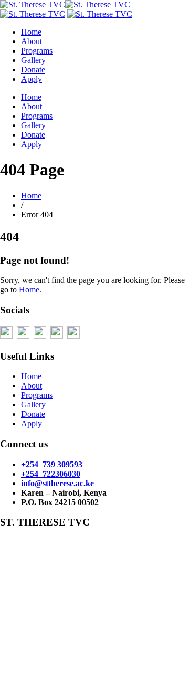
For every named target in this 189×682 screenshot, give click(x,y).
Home (31, 31)
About (31, 41)
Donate (33, 69)
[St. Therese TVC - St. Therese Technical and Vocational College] (99, 13)
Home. (30, 289)
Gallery (33, 60)
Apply (31, 79)
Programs (36, 50)
